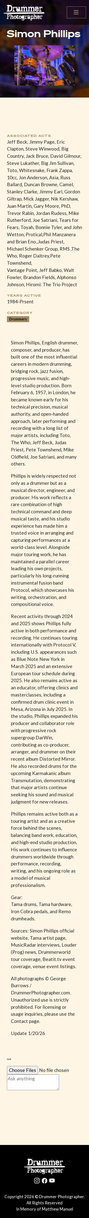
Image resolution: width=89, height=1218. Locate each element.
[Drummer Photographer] (44, 1166)
